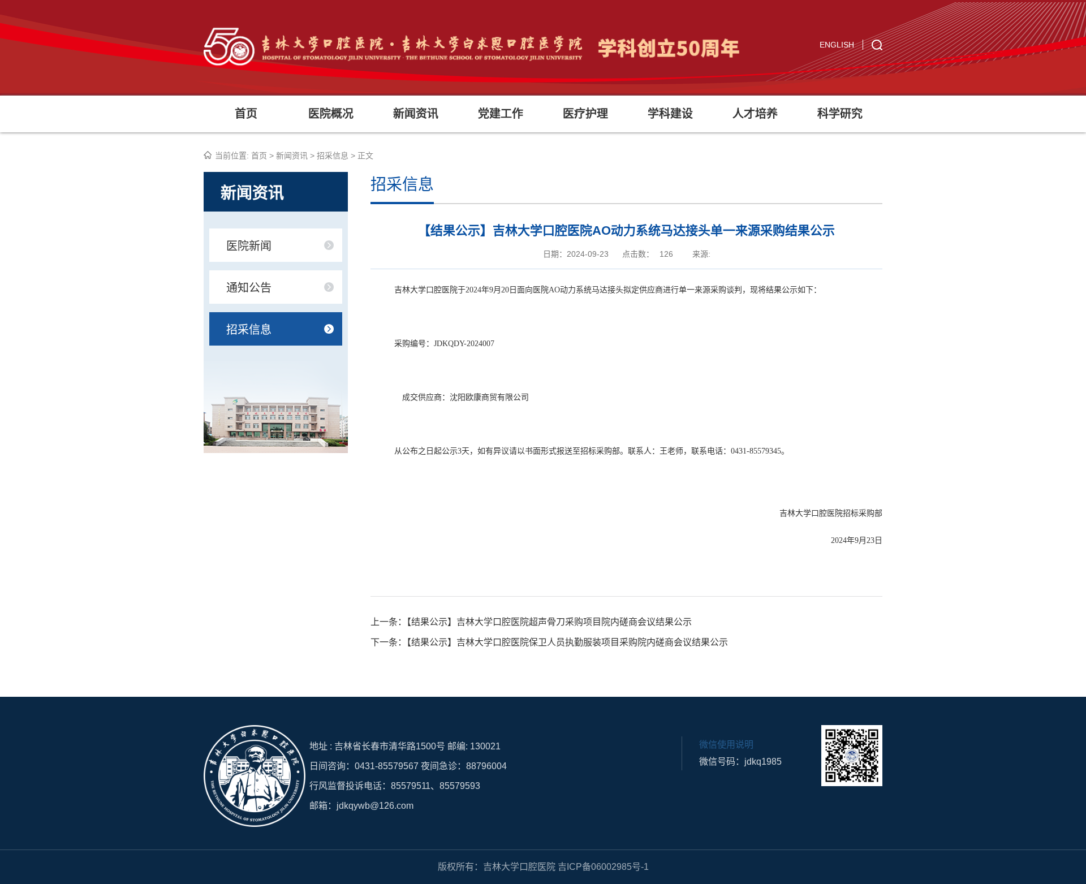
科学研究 (840, 113)
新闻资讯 (415, 113)
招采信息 (332, 155)
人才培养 (755, 113)
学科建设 (670, 113)
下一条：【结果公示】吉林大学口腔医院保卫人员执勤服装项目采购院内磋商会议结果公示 (549, 642)
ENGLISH (837, 44)
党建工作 (500, 113)
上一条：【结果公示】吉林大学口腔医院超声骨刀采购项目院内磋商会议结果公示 (531, 622)
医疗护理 (585, 113)
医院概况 (331, 113)
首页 (246, 113)
